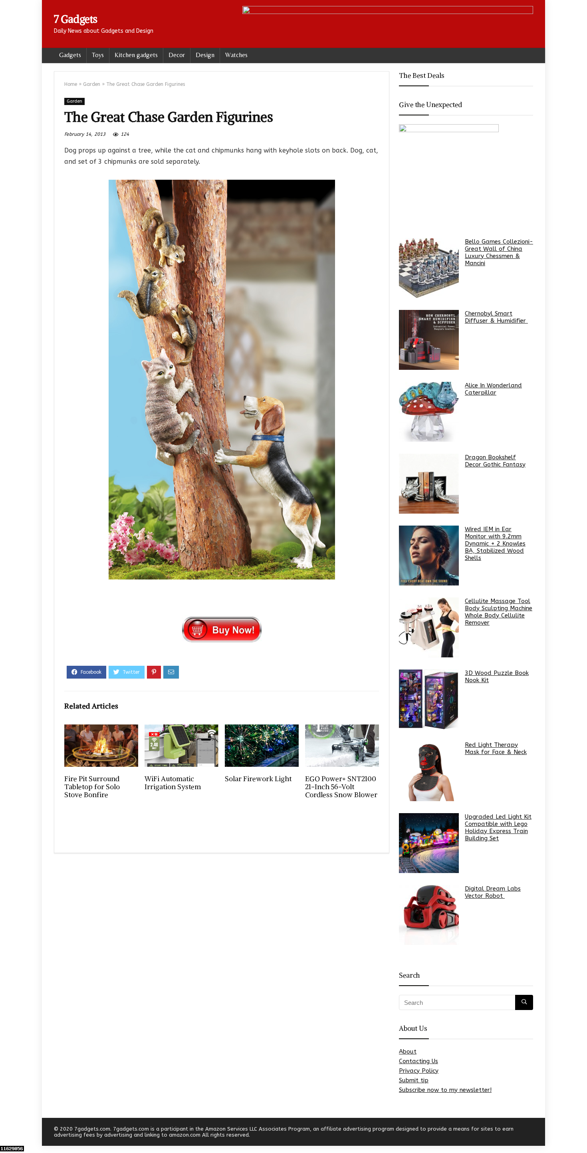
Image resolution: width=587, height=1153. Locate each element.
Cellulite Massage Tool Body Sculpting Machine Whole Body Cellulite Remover (498, 611)
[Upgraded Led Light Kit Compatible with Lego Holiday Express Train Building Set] (429, 843)
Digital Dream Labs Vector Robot (493, 892)
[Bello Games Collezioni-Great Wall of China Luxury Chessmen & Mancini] (429, 268)
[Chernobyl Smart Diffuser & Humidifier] (429, 340)
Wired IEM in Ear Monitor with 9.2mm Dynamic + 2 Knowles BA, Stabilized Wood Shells (495, 544)
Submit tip (413, 1080)
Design (205, 55)
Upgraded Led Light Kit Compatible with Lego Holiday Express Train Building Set (498, 827)
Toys (98, 55)
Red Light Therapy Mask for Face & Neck (496, 748)
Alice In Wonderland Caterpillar (493, 389)
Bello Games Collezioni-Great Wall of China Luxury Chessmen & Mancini (499, 252)
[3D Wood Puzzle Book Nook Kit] (429, 699)
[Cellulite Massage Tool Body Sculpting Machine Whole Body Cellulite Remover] (429, 627)
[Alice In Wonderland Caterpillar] (429, 412)
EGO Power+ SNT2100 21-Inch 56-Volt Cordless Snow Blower (341, 786)
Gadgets (70, 55)
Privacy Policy (418, 1070)
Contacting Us (418, 1061)
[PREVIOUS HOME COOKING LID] (8, 1133)
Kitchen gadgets (136, 55)
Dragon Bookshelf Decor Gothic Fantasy (495, 461)
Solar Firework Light (258, 778)
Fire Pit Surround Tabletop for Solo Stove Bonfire (92, 786)
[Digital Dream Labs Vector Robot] (429, 915)
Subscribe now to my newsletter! (445, 1089)
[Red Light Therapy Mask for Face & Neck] (429, 771)
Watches (236, 55)
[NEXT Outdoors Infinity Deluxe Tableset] (579, 1133)
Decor (177, 55)
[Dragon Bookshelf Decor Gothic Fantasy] (429, 484)
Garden (91, 84)
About (407, 1051)
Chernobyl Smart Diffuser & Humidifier (496, 317)
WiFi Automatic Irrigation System (173, 782)
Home (70, 84)
